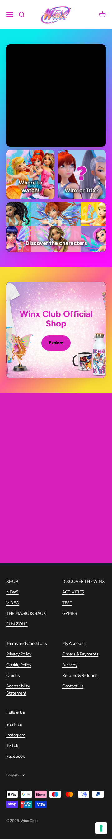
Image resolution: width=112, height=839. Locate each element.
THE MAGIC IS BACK (26, 613)
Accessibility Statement (18, 689)
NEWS (12, 592)
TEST (67, 603)
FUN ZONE (17, 624)
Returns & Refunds (79, 675)
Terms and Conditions (26, 643)
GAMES (69, 613)
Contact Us (72, 686)
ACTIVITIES (73, 592)
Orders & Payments (80, 654)
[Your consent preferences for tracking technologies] (101, 828)
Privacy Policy (18, 654)
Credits (13, 675)
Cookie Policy (18, 665)
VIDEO (12, 603)
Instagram (15, 735)
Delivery (69, 665)
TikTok (12, 745)
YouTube (14, 724)
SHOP (12, 581)
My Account (73, 643)
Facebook (15, 756)
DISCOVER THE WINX (83, 581)
